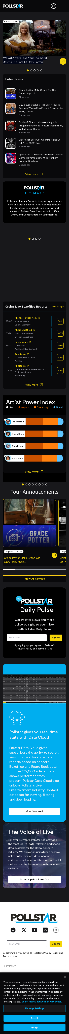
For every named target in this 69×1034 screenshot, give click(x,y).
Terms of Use (45, 648)
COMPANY (9, 966)
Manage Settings (34, 1008)
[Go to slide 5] (41, 70)
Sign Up (56, 637)
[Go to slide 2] (31, 70)
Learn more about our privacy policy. (42, 1001)
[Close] (65, 977)
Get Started (34, 811)
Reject (34, 1018)
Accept (34, 1027)
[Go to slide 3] (34, 70)
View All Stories (34, 578)
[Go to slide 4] (38, 70)
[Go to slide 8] (46, 484)
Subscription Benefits (34, 879)
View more (31, 174)
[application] (34, 440)
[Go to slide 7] (43, 484)
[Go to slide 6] (40, 484)
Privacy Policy (24, 648)
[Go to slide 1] (28, 70)
